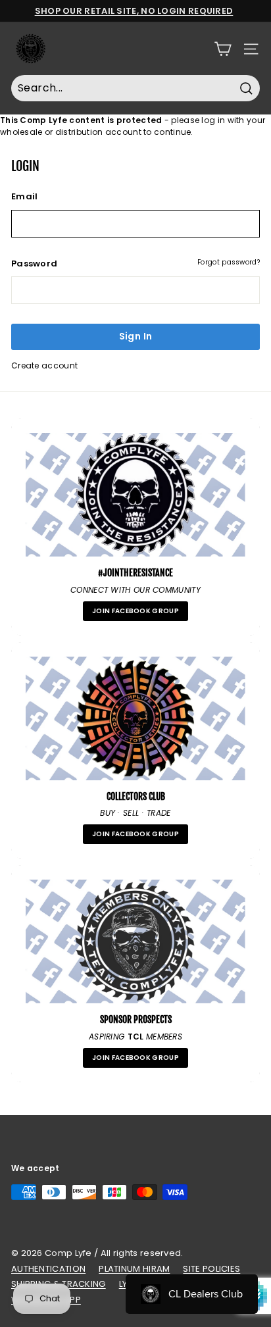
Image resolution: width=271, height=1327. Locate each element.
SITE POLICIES (211, 1269)
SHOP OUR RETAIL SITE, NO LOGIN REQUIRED (134, 11)
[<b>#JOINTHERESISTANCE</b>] (135, 495)
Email (24, 196)
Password (34, 263)
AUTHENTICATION (48, 1269)
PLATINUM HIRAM (134, 1269)
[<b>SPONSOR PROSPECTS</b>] (135, 941)
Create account (44, 365)
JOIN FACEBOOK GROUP (135, 611)
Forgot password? (228, 262)
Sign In (135, 336)
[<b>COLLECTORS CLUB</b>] (135, 718)
